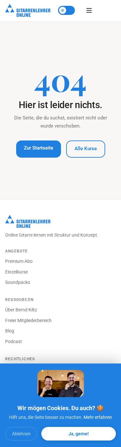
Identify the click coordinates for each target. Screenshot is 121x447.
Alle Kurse (86, 148)
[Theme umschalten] (66, 10)
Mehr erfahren (98, 417)
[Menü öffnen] (89, 10)
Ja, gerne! (78, 433)
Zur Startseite (38, 148)
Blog (9, 330)
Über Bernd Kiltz (21, 309)
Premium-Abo (19, 261)
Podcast (13, 341)
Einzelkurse (16, 271)
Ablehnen (21, 433)
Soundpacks (17, 282)
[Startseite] (27, 10)
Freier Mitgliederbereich (28, 320)
